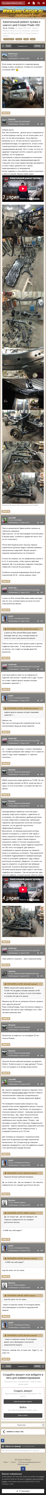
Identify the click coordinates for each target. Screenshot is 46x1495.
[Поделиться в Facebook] (2, 1440)
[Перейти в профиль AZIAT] (4, 618)
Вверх (5, 113)
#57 (41, 1205)
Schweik (11, 28)
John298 (12, 518)
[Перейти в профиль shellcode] (4, 590)
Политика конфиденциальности (29, 1462)
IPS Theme (18, 1460)
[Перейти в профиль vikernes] (4, 973)
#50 (41, 806)
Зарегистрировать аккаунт (23, 1401)
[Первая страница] (3, 46)
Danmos (11, 1200)
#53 (41, 1030)
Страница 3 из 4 (23, 46)
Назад (8, 46)
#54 (41, 1056)
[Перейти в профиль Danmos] (4, 1202)
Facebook (23, 1469)
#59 (41, 1288)
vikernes (11, 971)
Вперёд (37, 46)
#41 (41, 58)
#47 (41, 700)
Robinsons (13, 54)
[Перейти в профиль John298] (4, 520)
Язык (5, 1462)
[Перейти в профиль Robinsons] (4, 56)
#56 (41, 1165)
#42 (41, 124)
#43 (41, 522)
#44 (41, 592)
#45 (41, 621)
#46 (41, 669)
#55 (41, 1084)
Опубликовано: (18, 58)
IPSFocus (28, 1460)
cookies (41, 1477)
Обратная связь (23, 1464)
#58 (41, 1250)
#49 (41, 774)
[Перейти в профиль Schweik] (4, 121)
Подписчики (21, 1425)
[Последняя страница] (43, 46)
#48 (41, 743)
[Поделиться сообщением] (38, 58)
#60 (41, 1327)
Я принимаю (24, 1491)
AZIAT (10, 616)
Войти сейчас (23, 1415)
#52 (41, 976)
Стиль (13, 1462)
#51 (41, 953)
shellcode (12, 588)
